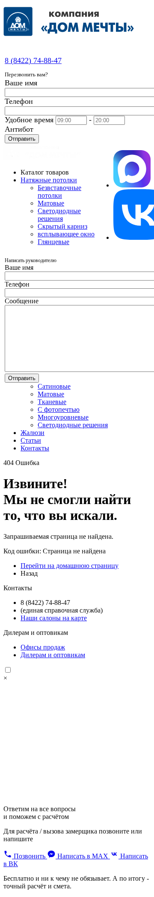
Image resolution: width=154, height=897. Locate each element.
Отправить (22, 139)
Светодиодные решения (59, 214)
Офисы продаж (43, 647)
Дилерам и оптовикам (53, 654)
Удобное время (29, 119)
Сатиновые (54, 386)
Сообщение (21, 301)
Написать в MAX (83, 856)
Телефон (19, 101)
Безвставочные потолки (59, 191)
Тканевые (52, 401)
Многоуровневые (63, 417)
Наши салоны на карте (54, 618)
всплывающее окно (66, 234)
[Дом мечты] (41, 157)
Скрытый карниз (62, 226)
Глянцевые (53, 241)
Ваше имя (21, 83)
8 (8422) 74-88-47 (33, 60)
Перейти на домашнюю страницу (69, 565)
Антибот (19, 129)
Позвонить (29, 856)
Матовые (51, 203)
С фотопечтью (59, 409)
